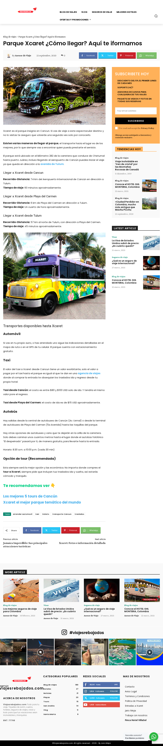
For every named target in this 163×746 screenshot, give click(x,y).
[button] (156, 16)
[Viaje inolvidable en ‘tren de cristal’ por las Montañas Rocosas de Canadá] (149, 163)
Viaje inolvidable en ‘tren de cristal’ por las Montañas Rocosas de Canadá (127, 165)
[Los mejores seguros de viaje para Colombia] (21, 590)
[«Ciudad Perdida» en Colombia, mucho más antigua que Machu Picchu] (149, 203)
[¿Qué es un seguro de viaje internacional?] (151, 263)
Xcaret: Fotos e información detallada (82, 543)
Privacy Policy (147, 128)
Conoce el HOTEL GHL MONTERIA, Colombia (127, 186)
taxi (37, 514)
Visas (114, 237)
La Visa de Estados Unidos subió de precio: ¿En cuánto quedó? (125, 243)
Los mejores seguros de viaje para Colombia (20, 610)
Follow (114, 691)
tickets (45, 514)
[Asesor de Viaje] (9, 55)
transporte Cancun (61, 514)
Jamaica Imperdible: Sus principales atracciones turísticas (25, 544)
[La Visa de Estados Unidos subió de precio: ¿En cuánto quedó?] (151, 243)
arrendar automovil (22, 514)
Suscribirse (136, 120)
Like (116, 684)
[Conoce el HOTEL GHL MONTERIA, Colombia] (149, 185)
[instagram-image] (13, 652)
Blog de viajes (9, 36)
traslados (79, 514)
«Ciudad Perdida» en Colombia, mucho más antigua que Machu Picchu (127, 205)
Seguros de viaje (120, 257)
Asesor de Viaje (23, 55)
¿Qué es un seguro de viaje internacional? (124, 262)
